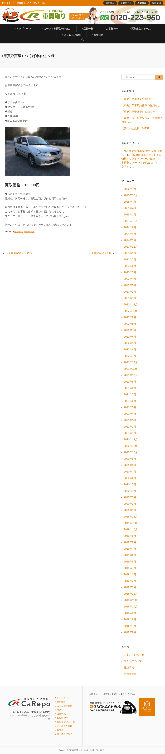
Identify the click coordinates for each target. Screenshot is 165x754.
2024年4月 (130, 233)
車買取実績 (29, 231)
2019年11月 (130, 523)
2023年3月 (130, 285)
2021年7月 (130, 394)
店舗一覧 (88, 28)
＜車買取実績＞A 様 (100, 253)
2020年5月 (130, 484)
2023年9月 (130, 253)
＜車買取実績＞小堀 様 (19, 253)
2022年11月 (130, 311)
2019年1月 (130, 587)
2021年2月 (130, 426)
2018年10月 (131, 606)
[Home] (34, 14)
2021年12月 (131, 362)
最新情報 (110, 3)
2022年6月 (130, 336)
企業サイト (126, 3)
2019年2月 (130, 581)
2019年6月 (130, 555)
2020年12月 (131, 439)
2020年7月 (130, 471)
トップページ (23, 28)
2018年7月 (130, 626)
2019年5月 (130, 561)
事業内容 (141, 3)
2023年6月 (130, 266)
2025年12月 (131, 195)
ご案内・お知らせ (134, 654)
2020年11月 (130, 446)
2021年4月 (130, 413)
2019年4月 (130, 568)
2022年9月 (130, 317)
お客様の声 (112, 28)
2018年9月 (130, 613)
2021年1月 (130, 433)
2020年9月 (130, 458)
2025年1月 (130, 214)
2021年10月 (131, 375)
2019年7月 (130, 548)
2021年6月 (130, 401)
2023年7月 (130, 259)
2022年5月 (130, 343)
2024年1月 (130, 240)
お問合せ (98, 34)
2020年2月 (130, 503)
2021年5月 (130, 407)
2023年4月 (130, 278)
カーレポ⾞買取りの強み (57, 28)
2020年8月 (130, 465)
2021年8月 (130, 388)
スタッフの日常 (133, 661)
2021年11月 (130, 368)
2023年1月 (130, 298)
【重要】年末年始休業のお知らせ (140, 105)
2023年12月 (131, 246)
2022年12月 (131, 304)
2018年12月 (131, 593)
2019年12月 (131, 516)
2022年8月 (130, 323)
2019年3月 (130, 574)
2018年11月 (130, 600)
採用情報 (156, 3)
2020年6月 (130, 478)
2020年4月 (130, 491)
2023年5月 (130, 272)
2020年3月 (130, 497)
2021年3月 (130, 420)
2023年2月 (130, 291)
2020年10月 (131, 452)
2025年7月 (130, 201)
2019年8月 (130, 542)
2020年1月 (130, 510)
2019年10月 (131, 529)
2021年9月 (130, 381)
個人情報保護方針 (66, 734)
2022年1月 (130, 356)
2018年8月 (130, 619)
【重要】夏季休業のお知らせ (138, 99)
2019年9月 (130, 536)
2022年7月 (130, 330)
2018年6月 (130, 632)
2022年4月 (130, 349)
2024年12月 (131, 221)
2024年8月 (130, 227)
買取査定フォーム (141, 28)
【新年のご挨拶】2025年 (135, 128)
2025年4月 (130, 208)
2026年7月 (130, 188)
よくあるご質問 (72, 34)
